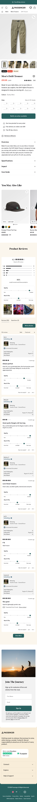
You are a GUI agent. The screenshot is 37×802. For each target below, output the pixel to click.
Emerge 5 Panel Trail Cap (9, 230)
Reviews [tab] (5, 321)
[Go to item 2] (11, 64)
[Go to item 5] (32, 64)
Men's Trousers (15, 11)
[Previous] (4, 208)
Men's (6, 11)
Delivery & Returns (10, 136)
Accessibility (27, 796)
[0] (31, 8)
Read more (28, 90)
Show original (22, 607)
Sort (21, 332)
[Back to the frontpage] (2, 11)
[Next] (26, 208)
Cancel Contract (27, 798)
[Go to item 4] (25, 64)
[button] (29, 80)
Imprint (32, 796)
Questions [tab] (15, 321)
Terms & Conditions (7, 796)
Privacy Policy (15, 796)
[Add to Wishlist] (33, 76)
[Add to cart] (27, 192)
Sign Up (18, 708)
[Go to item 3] (18, 64)
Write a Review (30, 326)
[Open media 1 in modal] (33, 17)
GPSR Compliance (10, 798)
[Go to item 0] (4, 64)
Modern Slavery (18, 798)
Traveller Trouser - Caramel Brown (17, 344)
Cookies (21, 796)
